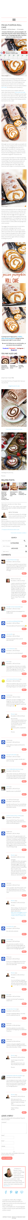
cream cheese (15, 506)
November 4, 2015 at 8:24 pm (13, 941)
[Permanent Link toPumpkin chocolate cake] (23, 363)
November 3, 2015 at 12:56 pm (13, 756)
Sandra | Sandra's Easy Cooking (13, 815)
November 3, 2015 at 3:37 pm (13, 771)
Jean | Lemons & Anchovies (12, 679)
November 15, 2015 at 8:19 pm (13, 1025)
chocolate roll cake (20, 92)
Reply (24, 573)
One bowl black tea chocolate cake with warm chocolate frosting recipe (5, 495)
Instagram (20, 348)
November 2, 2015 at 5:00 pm (13, 623)
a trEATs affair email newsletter (11, 337)
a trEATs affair (14, 8)
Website (3, 1146)
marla (7, 786)
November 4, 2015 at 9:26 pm (13, 959)
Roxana (13, 714)
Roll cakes (4, 87)
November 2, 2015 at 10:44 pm (13, 681)
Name (3, 1135)
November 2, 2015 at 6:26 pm (13, 650)
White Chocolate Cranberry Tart (22, 493)
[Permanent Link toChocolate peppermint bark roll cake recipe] (5, 363)
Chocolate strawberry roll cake (14, 429)
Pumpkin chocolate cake (21, 367)
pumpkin (14, 508)
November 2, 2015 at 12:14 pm (13, 608)
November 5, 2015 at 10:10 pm (18, 902)
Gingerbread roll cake (14, 386)
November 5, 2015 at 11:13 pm (18, 857)
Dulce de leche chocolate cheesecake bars (14, 493)
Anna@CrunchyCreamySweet (13, 607)
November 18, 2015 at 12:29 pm (13, 1077)
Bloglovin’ (14, 350)
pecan (10, 508)
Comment (4, 1122)
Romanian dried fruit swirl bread (14, 367)
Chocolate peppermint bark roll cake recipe (4, 367)
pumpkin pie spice (21, 508)
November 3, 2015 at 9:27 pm (13, 801)
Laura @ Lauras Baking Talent (13, 621)
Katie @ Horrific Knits (11, 754)
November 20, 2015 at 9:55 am (18, 1096)
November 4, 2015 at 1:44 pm (13, 833)
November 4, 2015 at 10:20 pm (13, 996)
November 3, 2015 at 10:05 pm (18, 716)
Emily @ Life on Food (11, 1009)
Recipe (19, 504)
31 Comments (20, 29)
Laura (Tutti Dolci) (10, 648)
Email (3, 1141)
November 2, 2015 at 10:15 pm (13, 663)
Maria (7, 661)
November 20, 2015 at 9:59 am (18, 1057)
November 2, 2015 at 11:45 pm (13, 697)
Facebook (5, 348)
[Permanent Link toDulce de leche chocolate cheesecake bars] (14, 490)
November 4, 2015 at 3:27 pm (13, 885)
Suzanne (8, 939)
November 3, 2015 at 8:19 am (13, 742)
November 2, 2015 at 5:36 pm (13, 636)
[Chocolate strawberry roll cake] (14, 451)
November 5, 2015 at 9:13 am (13, 1011)
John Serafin (9, 634)
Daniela (8, 695)
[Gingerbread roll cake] (14, 407)
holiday (6, 508)
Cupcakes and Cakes (12, 504)
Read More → (7, 1186)
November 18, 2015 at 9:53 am (13, 1041)
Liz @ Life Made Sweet (11, 559)
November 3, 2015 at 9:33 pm (13, 817)
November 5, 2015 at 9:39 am (17, 975)
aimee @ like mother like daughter (14, 1075)
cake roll (10, 506)
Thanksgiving (4, 505)
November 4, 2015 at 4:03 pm (13, 928)
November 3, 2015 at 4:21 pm (13, 788)
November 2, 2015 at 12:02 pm (13, 561)
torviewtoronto (10, 926)
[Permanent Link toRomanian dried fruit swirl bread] (14, 363)
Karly (7, 994)
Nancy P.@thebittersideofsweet (13, 769)
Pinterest (12, 348)
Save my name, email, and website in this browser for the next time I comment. (12, 1153)
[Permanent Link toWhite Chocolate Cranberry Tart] (23, 490)
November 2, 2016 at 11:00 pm (18, 580)
